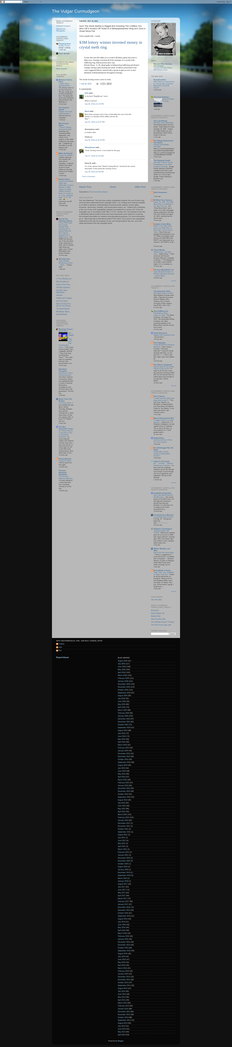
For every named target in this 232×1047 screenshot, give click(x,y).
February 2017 (123, 901)
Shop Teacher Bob (158, 619)
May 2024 (121, 739)
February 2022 (123, 817)
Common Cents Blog (162, 224)
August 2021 (122, 835)
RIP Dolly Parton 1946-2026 (164, 123)
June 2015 (122, 959)
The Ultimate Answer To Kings (162, 622)
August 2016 (122, 919)
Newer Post (85, 187)
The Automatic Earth (162, 291)
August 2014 (122, 988)
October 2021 (123, 829)
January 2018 (123, 881)
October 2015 (123, 948)
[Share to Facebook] (108, 83)
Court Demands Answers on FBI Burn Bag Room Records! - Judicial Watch (164, 274)
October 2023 (123, 759)
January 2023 (123, 785)
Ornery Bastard (65, 459)
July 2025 (121, 698)
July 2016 (121, 922)
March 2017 (122, 898)
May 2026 (121, 669)
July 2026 (121, 664)
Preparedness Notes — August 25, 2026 (162, 314)
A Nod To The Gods (162, 461)
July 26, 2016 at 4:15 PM (94, 104)
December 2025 (124, 684)
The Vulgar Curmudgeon (75, 11)
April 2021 (122, 846)
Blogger (120, 1041)
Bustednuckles (160, 80)
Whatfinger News (62, 312)
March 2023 (122, 780)
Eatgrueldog (159, 438)
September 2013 (124, 1020)
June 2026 (122, 667)
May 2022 (121, 809)
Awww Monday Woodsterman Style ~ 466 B (65, 263)
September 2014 (124, 985)
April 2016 (122, 930)
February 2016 (123, 936)
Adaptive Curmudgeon (163, 529)
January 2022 (123, 820)
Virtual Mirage (159, 250)
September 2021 (124, 832)
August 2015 (122, 953)
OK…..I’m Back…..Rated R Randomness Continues (163, 464)
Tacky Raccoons (160, 333)
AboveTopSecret (62, 281)
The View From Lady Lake (161, 625)
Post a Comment (88, 176)
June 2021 (122, 840)
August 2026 (122, 661)
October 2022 (123, 794)
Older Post (140, 187)
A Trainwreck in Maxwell (163, 515)
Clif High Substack (63, 287)
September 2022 (124, 797)
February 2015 (123, 971)
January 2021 (123, 855)
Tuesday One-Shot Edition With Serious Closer (163, 69)
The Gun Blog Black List (164, 270)
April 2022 (122, 811)
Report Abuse (62, 657)
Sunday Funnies (65, 46)
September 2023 (124, 762)
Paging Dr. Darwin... (66, 461)
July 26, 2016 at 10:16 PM (95, 140)
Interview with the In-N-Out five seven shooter (163, 441)
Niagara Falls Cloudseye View (164, 335)
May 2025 (121, 704)
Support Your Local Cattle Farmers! (65, 113)
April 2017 (122, 895)
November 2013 (124, 1014)
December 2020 (124, 858)
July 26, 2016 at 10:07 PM (95, 122)
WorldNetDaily (61, 314)
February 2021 (123, 852)
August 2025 (122, 695)
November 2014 (124, 980)
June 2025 (122, 701)
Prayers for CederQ (66, 155)
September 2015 (124, 951)
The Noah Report (62, 309)
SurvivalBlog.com (161, 311)
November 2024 (124, 722)
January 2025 (123, 716)
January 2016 (123, 939)
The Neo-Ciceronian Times (66, 428)
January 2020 (123, 869)
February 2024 (123, 748)
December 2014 (124, 977)
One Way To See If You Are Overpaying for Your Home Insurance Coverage (163, 164)
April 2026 (122, 672)
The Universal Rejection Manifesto (66, 477)
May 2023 (121, 774)
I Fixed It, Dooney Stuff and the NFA (65, 128)
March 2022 (122, 814)
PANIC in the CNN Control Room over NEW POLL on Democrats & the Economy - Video (164, 229)
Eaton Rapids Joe (158, 613)
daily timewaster (160, 192)
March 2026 (122, 675)
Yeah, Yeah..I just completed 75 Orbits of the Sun (164, 573)
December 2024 (124, 719)
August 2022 (122, 800)
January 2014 (123, 1009)
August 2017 (122, 884)
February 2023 (123, 783)
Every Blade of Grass (162, 570)
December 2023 (124, 753)
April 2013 (122, 1035)
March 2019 (122, 878)
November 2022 (124, 791)
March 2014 (122, 1003)
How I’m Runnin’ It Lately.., (168, 100)
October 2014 (123, 982)
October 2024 (123, 725)
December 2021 (124, 823)
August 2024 (122, 730)
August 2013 (122, 1023)
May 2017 (121, 893)
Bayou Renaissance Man (164, 418)
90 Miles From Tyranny (163, 200)
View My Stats (156, 600)
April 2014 (122, 1000)
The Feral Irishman (161, 97)
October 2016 (123, 913)
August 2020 (122, 867)
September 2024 (124, 727)
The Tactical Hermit (64, 109)
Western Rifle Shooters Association (163, 65)
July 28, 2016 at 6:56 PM (94, 172)
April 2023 (122, 777)
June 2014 (122, 994)
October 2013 (123, 1017)
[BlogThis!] (103, 83)
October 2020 (123, 864)
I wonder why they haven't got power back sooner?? (164, 399)
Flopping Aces (65, 44)
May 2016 (121, 927)
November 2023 (124, 756)
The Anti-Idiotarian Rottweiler (63, 472)
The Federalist (159, 343)
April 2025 (122, 707)
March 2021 (122, 849)
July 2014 (121, 991)
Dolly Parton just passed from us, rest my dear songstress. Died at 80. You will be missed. (164, 85)
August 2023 (122, 765)
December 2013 (124, 1011)
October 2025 (123, 690)
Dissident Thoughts (63, 370)
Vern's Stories (159, 396)
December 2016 (124, 907)
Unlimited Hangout (63, 26)
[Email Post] (97, 84)
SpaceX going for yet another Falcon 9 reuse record (164, 368)
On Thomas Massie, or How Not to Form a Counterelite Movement (66, 434)
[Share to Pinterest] (110, 83)
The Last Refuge (160, 121)
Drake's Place (64, 179)
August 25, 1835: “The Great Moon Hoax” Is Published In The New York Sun (164, 204)
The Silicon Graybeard (163, 365)
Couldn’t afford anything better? (64, 85)
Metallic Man (156, 616)
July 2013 (121, 1026)
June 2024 (122, 736)
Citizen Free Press (63, 284)
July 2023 (121, 768)
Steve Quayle (64, 53)
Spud (87, 111)
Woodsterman (64, 259)
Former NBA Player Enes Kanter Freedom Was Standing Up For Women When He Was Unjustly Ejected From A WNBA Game (65, 230)
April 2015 (122, 965)
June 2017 (122, 890)
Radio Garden (61, 69)
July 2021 (121, 837)
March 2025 (122, 710)
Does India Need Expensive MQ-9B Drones (163, 496)
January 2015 (123, 974)
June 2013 (122, 1029)
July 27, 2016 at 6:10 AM (94, 156)
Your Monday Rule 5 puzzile (164, 517)
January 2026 (123, 681)
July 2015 (121, 956)
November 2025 (124, 687)
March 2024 (122, 745)
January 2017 (123, 904)
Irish (86, 93)
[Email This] (101, 83)
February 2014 (123, 1006)
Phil (60, 650)
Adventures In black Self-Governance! (66, 374)
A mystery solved (65, 403)
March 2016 (122, 933)
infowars (59, 295)
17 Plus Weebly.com (64, 279)
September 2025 (124, 693)
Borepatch (155, 610)
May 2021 (121, 843)
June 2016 (122, 925)
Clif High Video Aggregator (61, 291)
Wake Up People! (66, 153)
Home (113, 187)
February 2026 (123, 678)
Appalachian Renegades (61, 30)
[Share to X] (106, 83)
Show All (173, 280)
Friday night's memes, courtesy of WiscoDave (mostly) (162, 454)
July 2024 (121, 733)
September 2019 (124, 875)
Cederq (61, 644)
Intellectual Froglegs (64, 298)
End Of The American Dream (65, 220)
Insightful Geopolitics (163, 493)
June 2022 (122, 806)
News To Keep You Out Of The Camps (63, 305)
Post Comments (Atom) (99, 192)
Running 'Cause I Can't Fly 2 (66, 330)
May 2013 (121, 1032)
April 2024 (122, 742)
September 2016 (124, 916)
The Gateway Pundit (162, 160)
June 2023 (122, 771)
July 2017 (121, 887)
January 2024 (123, 751)
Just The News (62, 301)
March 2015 (122, 968)
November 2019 (124, 872)
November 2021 (124, 826)
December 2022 (124, 788)
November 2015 (124, 945)
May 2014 (121, 997)
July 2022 (121, 803)
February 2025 (123, 713)
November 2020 (124, 861)
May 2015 (121, 962)
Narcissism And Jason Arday (164, 552)
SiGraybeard (90, 147)
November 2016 (124, 910)
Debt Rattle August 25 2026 (163, 293)
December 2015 (124, 942)
